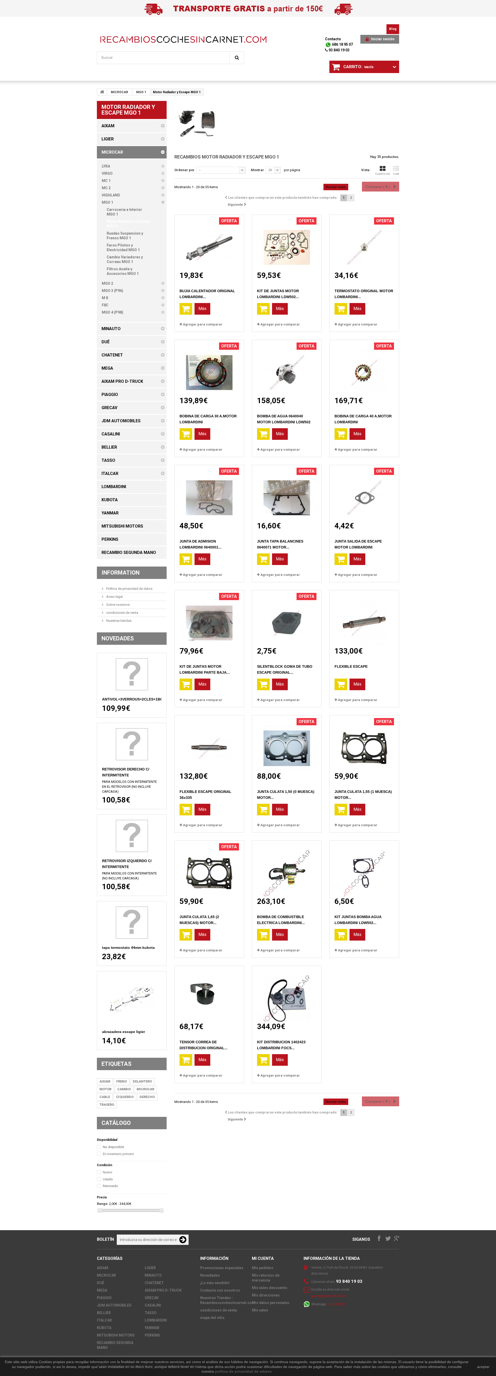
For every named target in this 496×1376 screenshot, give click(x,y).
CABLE (104, 1097)
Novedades (118, 638)
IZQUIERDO (125, 1097)
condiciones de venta (121, 613)
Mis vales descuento (269, 1288)
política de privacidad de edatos (243, 1371)
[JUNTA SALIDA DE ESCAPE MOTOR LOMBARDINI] (364, 493)
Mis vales (260, 1310)
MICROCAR (119, 92)
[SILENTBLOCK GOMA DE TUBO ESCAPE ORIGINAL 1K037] (286, 618)
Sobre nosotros (117, 605)
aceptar (483, 1367)
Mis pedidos (262, 1268)
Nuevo (107, 1172)
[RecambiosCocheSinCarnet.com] (183, 39)
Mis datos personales (270, 1303)
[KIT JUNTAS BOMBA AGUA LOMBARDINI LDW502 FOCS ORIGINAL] (364, 869)
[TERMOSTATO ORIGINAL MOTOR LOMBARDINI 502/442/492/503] (364, 243)
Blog (393, 29)
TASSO (151, 1313)
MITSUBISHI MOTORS (116, 1335)
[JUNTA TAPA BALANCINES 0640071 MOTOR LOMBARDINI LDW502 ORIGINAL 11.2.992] (286, 493)
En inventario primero (118, 1154)
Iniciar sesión (382, 39)
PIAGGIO (104, 1298)
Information (121, 572)
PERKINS (152, 1335)
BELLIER (104, 1313)
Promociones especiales (221, 1268)
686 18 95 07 (342, 44)
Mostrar (257, 170)
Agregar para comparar (202, 324)
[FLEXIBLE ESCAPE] (364, 618)
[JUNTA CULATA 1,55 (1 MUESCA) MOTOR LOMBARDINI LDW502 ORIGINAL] (364, 743)
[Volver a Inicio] (102, 92)
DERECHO (147, 1097)
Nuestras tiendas (118, 621)
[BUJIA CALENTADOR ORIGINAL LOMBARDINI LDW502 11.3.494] (209, 243)
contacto (333, 39)
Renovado (110, 1186)
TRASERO (106, 1105)
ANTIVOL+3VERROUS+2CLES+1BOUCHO (138, 699)
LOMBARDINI (156, 1320)
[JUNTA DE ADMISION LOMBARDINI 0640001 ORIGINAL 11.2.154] (209, 493)
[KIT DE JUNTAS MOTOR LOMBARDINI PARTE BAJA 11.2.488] (209, 618)
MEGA (102, 1290)
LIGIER (150, 1268)
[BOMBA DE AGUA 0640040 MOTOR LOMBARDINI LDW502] (286, 368)
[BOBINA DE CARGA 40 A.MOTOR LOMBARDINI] (364, 368)
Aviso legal (114, 597)
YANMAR (152, 1328)
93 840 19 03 (339, 50)
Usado (108, 1179)
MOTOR (105, 1089)
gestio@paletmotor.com (328, 1296)
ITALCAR (104, 1320)
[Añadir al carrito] (186, 309)
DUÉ (100, 1283)
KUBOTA (104, 1328)
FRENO (121, 1081)
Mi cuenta (263, 1258)
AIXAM (104, 1081)
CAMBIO (124, 1089)
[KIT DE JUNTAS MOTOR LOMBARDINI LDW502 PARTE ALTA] (286, 243)
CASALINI (153, 1305)
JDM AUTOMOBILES (114, 1305)
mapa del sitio (212, 1318)
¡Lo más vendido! (215, 1283)
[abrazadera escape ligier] (131, 999)
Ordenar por (184, 170)
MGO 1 (141, 92)
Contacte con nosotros (220, 1290)
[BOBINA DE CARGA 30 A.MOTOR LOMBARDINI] (209, 368)
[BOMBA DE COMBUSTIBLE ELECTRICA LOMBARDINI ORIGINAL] (286, 869)
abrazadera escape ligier (123, 1032)
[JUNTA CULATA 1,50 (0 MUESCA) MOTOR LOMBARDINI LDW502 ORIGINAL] (286, 743)
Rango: (102, 1204)
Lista (396, 174)
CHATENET (154, 1283)
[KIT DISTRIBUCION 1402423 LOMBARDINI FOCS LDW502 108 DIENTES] (286, 994)
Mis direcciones (266, 1295)
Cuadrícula (382, 174)
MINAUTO (153, 1275)
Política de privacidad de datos (128, 589)
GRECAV (152, 1298)
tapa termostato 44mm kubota (128, 947)
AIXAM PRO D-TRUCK (163, 1290)
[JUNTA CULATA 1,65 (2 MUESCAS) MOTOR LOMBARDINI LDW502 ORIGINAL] (209, 869)
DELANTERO (142, 1081)
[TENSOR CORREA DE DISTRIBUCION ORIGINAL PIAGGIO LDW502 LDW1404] (209, 994)
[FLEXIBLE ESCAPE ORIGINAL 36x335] (209, 743)
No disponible (113, 1147)
